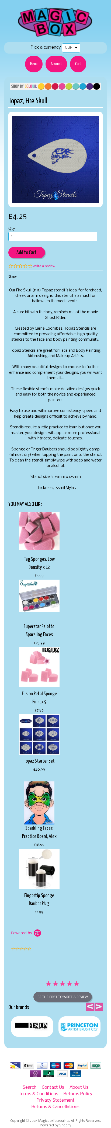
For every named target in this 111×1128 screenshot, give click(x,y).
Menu (33, 64)
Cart (78, 64)
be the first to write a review (62, 997)
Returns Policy (78, 1094)
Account (56, 64)
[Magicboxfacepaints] (55, 37)
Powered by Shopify (55, 1125)
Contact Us (53, 1087)
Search (29, 1087)
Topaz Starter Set (39, 761)
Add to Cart (26, 252)
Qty (11, 229)
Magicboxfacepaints (53, 1121)
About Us (79, 1087)
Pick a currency (46, 47)
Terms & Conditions (38, 1094)
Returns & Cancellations (55, 1106)
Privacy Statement (56, 1100)
